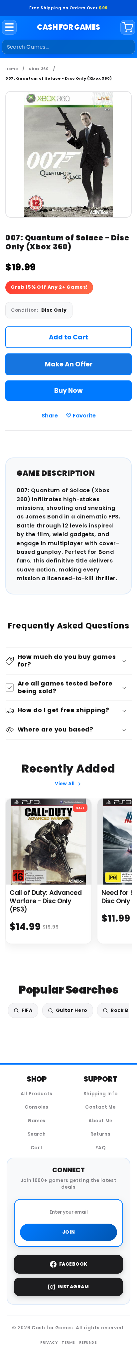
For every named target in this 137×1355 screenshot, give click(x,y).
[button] (69, 661)
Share (50, 415)
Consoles (36, 1107)
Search (37, 1134)
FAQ (100, 1148)
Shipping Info (100, 1094)
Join (68, 1232)
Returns (100, 1134)
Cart (37, 1148)
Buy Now (68, 390)
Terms (68, 1342)
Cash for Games (68, 27)
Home (11, 68)
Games (37, 1121)
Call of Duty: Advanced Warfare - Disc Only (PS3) (46, 901)
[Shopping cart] (127, 27)
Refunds (88, 1342)
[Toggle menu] (9, 27)
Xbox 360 (39, 68)
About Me (100, 1121)
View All (65, 784)
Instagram (73, 1287)
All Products (37, 1094)
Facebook (73, 1264)
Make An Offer (68, 364)
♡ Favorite (81, 415)
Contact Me (100, 1107)
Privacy (49, 1342)
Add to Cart (68, 337)
